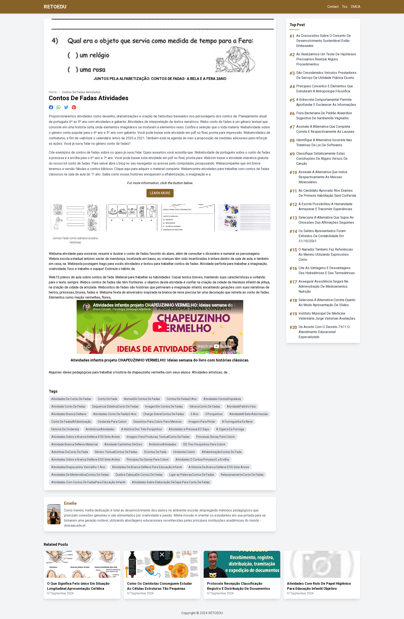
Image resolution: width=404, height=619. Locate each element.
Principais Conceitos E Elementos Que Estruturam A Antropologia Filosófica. (324, 88)
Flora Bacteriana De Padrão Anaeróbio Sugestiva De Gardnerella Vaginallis (324, 115)
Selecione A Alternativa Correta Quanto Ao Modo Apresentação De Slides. (327, 302)
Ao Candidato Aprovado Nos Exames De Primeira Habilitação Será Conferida (327, 193)
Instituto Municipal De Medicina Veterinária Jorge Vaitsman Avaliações (327, 315)
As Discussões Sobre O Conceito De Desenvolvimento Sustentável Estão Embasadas (323, 41)
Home (53, 92)
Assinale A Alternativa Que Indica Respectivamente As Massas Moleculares (323, 177)
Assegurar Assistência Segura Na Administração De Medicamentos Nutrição (323, 286)
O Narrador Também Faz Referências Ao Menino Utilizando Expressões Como (326, 254)
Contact (333, 7)
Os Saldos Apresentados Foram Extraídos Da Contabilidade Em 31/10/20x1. (322, 236)
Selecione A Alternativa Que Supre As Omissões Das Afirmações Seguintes (326, 219)
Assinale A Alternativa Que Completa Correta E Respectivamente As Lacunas (325, 129)
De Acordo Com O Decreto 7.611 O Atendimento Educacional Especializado (324, 332)
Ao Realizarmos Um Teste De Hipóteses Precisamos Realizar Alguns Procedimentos (326, 59)
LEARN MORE (160, 193)
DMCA (355, 7)
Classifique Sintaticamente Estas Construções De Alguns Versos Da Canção (321, 158)
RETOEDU (55, 7)
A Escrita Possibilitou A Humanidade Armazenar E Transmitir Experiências (325, 206)
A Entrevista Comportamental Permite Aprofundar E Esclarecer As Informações (326, 102)
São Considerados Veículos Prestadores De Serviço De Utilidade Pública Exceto (326, 75)
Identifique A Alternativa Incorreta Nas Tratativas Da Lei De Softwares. (324, 142)
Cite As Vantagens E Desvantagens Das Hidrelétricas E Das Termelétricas (327, 270)
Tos (344, 7)
